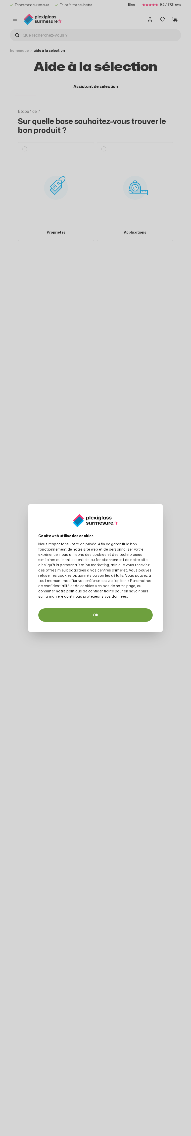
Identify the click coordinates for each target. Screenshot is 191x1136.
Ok (95, 615)
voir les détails (110, 575)
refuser (44, 575)
